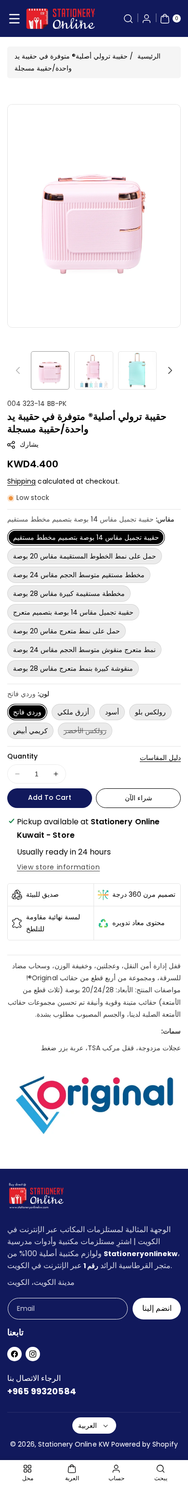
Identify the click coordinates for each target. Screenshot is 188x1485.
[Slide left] (17, 370)
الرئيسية (149, 56)
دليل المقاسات (160, 757)
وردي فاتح (27, 712)
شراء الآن (138, 798)
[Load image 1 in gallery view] (50, 370)
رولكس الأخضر (88, 732)
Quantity (22, 756)
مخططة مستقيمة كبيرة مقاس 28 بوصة (69, 593)
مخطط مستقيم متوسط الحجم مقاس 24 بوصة (79, 575)
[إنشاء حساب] (146, 19)
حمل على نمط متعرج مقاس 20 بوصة (66, 631)
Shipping (21, 481)
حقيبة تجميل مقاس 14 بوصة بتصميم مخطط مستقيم (86, 537)
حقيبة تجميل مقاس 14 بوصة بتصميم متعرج (73, 612)
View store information (58, 867)
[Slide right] (170, 370)
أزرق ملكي (73, 712)
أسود (112, 712)
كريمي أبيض (30, 731)
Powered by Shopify (144, 1444)
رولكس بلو (150, 712)
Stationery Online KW (73, 1444)
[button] (14, 19)
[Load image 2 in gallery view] (93, 370)
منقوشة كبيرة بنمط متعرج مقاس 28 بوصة (73, 668)
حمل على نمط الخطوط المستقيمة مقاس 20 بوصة (84, 556)
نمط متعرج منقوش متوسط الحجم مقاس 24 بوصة (84, 649)
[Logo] (36, 1198)
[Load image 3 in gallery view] (137, 370)
